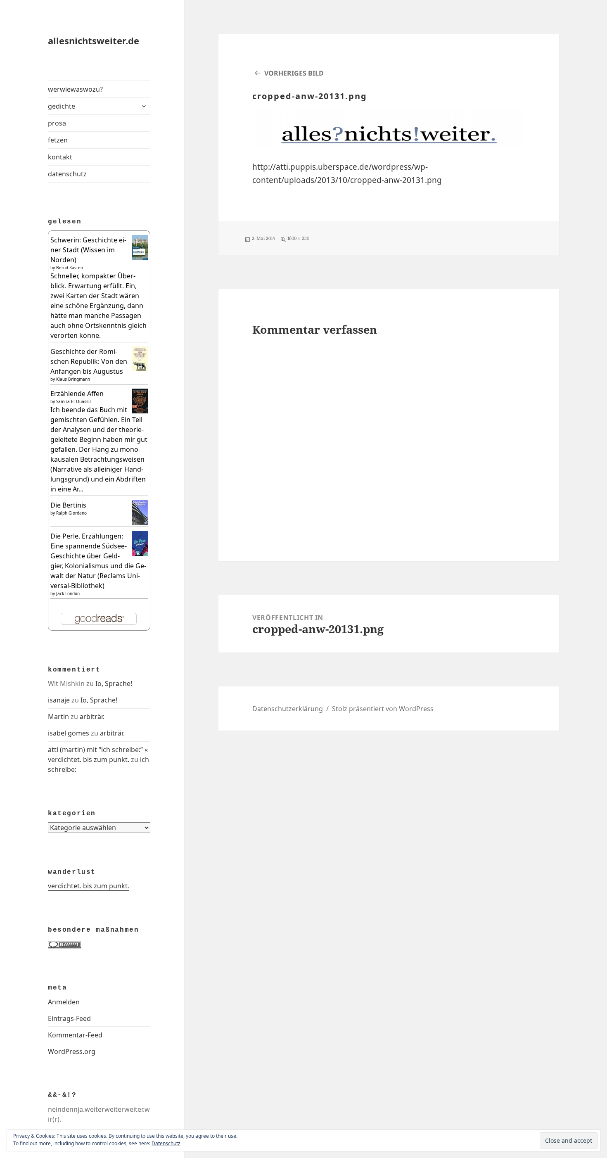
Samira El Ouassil (73, 401)
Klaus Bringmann (73, 379)
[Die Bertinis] (140, 511)
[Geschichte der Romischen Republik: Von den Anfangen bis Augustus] (140, 358)
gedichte (61, 106)
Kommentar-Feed (75, 1034)
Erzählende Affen (77, 393)
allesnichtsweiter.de (93, 40)
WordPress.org (71, 1051)
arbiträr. (92, 716)
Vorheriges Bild (294, 73)
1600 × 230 (298, 238)
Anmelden (64, 1001)
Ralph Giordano (71, 513)
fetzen (58, 140)
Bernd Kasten (69, 268)
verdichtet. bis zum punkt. (88, 885)
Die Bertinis (68, 505)
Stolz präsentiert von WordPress (383, 708)
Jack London (68, 593)
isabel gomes (68, 733)
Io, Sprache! (113, 683)
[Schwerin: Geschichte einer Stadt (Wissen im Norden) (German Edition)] (140, 246)
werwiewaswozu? (75, 89)
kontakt (60, 156)
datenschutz (67, 173)
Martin (58, 716)
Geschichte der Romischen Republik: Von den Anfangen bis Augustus (88, 361)
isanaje (59, 700)
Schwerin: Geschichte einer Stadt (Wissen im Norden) (88, 249)
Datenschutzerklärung (287, 708)
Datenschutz (166, 1143)
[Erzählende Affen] (140, 400)
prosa (57, 123)
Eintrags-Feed (69, 1018)
